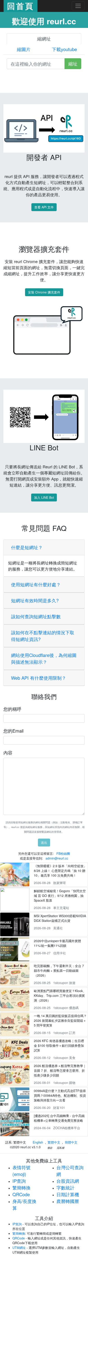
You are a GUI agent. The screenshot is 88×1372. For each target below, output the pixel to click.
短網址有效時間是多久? (35, 600)
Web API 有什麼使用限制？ (38, 678)
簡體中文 (71, 1142)
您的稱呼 (12, 709)
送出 (44, 842)
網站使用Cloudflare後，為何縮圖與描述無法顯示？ (43, 658)
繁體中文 (54, 1142)
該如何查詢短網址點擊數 (36, 616)
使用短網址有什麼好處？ (36, 584)
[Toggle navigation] (78, 5)
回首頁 (20, 5)
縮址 (72, 63)
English (38, 1142)
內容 (7, 752)
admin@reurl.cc (57, 858)
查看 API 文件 (44, 207)
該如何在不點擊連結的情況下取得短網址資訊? (42, 635)
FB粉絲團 (63, 853)
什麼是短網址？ (27, 547)
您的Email (13, 730)
